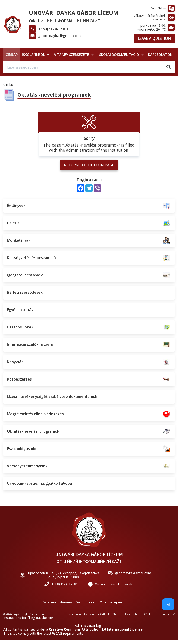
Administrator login (89, 625)
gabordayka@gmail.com (59, 35)
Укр (154, 8)
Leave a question (154, 38)
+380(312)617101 (53, 29)
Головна (49, 602)
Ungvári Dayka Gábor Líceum (73, 12)
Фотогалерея (111, 602)
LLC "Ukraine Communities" (158, 614)
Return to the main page (89, 165)
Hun (162, 8)
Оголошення (85, 602)
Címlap (8, 84)
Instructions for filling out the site (28, 617)
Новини (66, 602)
